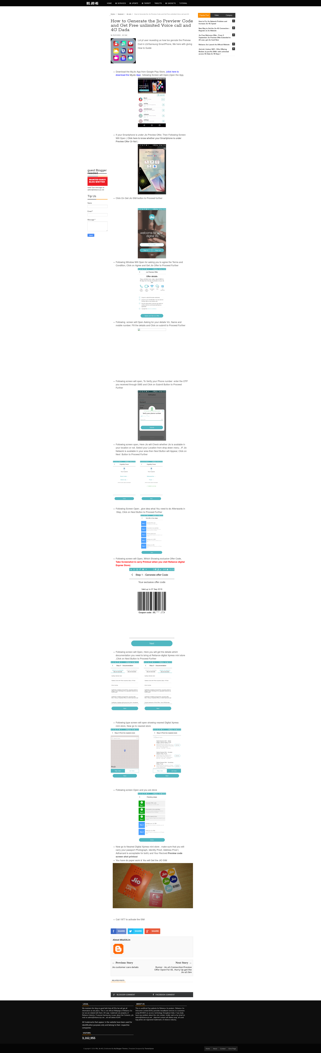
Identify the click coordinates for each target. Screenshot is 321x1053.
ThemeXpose (149, 1048)
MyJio (133, 74)
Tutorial (183, 3)
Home (109, 3)
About (215, 1049)
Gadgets (172, 3)
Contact (222, 1049)
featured (117, 35)
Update (135, 3)
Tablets (158, 3)
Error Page (232, 1049)
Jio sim (124, 35)
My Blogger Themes (121, 1048)
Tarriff (147, 3)
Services (122, 3)
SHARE (121, 931)
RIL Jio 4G (92, 3)
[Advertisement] (98, 48)
